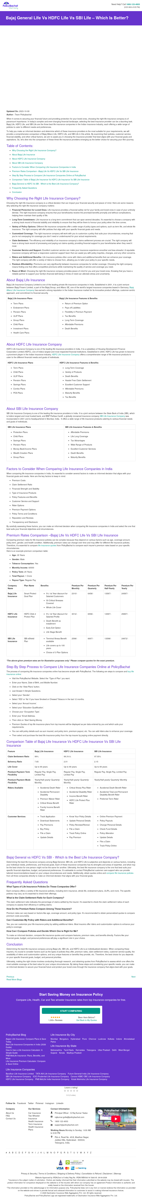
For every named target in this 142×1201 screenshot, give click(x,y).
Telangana (91, 1050)
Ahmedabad (129, 1038)
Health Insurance (35, 1121)
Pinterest (39, 1103)
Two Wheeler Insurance (34, 1117)
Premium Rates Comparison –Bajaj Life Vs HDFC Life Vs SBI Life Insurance (45, 171)
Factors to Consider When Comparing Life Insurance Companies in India (44, 167)
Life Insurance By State (63, 1045)
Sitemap (117, 1173)
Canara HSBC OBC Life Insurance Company (90, 1076)
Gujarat (54, 1052)
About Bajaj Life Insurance (23, 154)
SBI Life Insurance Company (112, 416)
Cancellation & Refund (91, 1173)
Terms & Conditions (47, 1173)
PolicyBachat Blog (16, 1034)
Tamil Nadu (69, 1050)
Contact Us (11, 1118)
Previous (10, 976)
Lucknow (102, 1038)
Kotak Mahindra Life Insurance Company (89, 1079)
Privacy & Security (29, 1173)
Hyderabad (75, 1038)
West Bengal (124, 1050)
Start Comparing (71, 1010)
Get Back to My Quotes (86, 1020)
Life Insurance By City (63, 1034)
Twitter (31, 1103)
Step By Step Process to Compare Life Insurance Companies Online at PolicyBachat (49, 175)
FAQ (8, 1115)
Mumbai (54, 1038)
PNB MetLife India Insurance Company (52, 1079)
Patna (53, 1041)
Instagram (49, 1103)
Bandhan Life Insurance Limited (20, 1073)
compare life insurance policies (119, 873)
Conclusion (17, 192)
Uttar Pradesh (104, 1050)
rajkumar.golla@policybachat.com (69, 1117)
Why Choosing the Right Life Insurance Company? (34, 150)
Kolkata (111, 1038)
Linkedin (60, 1103)
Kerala (62, 1052)
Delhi (114, 1050)
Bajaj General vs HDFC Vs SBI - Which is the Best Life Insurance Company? (45, 183)
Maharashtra (56, 1050)
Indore (119, 1038)
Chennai (92, 1038)
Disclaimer (107, 1173)
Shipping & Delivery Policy (68, 1173)
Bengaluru (64, 1038)
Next (133, 976)
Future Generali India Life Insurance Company (88, 1073)
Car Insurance (34, 1113)
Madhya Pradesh (74, 1052)
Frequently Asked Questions (24, 187)
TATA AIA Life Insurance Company (51, 1073)
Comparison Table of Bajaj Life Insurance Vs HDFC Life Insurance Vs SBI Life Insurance (50, 179)
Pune (84, 1038)
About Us (10, 1113)
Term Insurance (35, 1124)
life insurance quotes (47, 545)
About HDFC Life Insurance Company (28, 158)
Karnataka (80, 1050)
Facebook (21, 1103)
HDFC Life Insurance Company (65, 354)
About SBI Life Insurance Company (27, 162)
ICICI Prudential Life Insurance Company (51, 1076)
